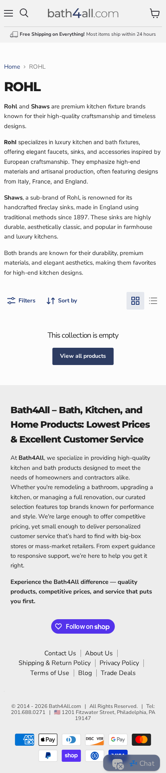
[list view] (153, 301)
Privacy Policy (119, 663)
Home (12, 66)
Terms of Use (49, 673)
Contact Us (60, 653)
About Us (99, 653)
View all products (83, 356)
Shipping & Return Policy (55, 663)
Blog (85, 673)
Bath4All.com (65, 706)
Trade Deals (118, 673)
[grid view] (135, 301)
